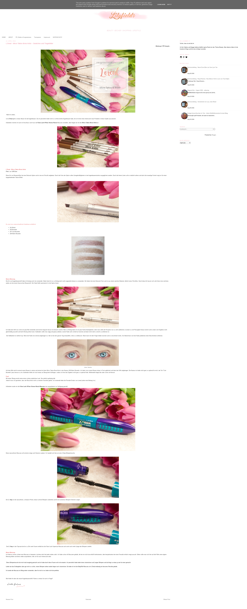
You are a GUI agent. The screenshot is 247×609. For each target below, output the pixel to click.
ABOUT (10, 37)
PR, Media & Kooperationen (23, 37)
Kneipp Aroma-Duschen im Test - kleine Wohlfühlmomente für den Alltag (208, 113)
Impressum (47, 37)
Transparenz (37, 37)
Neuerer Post (9, 599)
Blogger (214, 135)
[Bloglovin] (186, 58)
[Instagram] (181, 58)
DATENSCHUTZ (57, 37)
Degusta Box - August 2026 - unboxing (198, 90)
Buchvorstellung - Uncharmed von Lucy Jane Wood (202, 101)
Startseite (88, 599)
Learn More (161, 4)
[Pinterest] (184, 58)
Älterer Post (166, 599)
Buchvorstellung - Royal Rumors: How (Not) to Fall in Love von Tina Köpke (208, 79)
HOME (4, 37)
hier (93, 380)
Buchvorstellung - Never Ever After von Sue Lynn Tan (202, 67)
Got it (169, 4)
